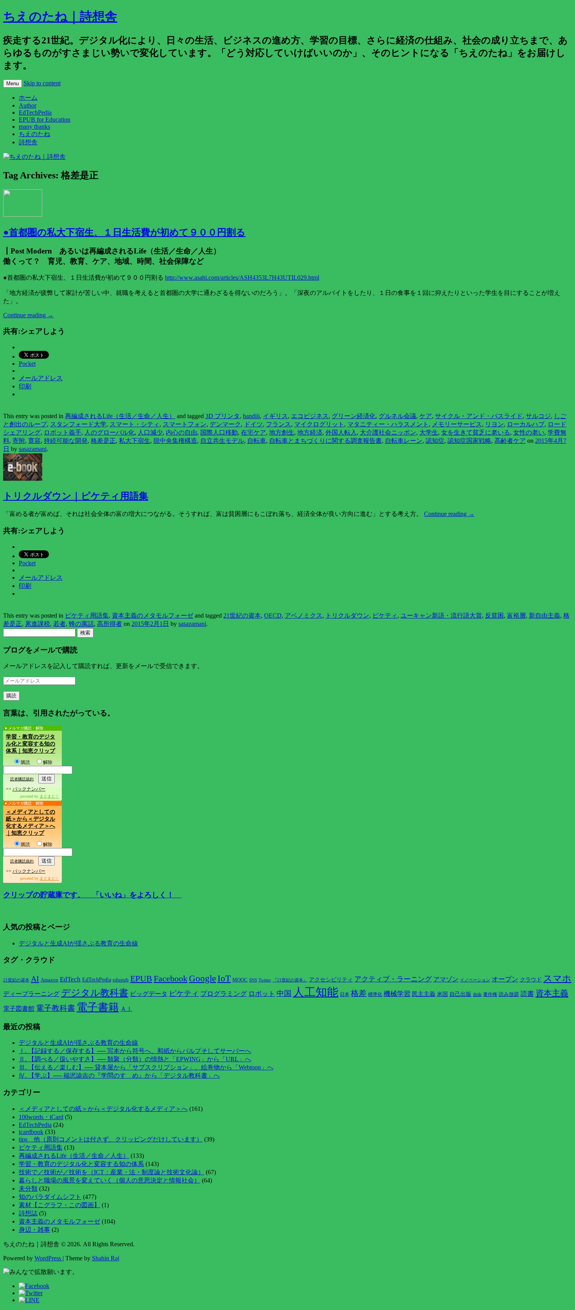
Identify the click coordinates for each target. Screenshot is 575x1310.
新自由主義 (544, 615)
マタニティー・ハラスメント (388, 424)
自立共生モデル (222, 440)
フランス (278, 424)
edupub (121, 980)
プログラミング (223, 993)
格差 (359, 993)
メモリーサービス (457, 424)
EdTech (70, 979)
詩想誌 (28, 1213)
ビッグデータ (148, 993)
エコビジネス (310, 416)
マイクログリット (319, 424)
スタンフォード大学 (78, 424)
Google (202, 978)
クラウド (531, 980)
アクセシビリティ (331, 979)
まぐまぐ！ (49, 796)
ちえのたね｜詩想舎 (60, 16)
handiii (251, 416)
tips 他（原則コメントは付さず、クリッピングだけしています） (111, 1139)
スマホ (557, 978)
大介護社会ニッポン (388, 432)
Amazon (49, 980)
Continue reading (28, 315)
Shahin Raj (105, 1258)
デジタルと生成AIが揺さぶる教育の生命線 (78, 943)
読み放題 (509, 994)
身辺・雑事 (34, 1229)
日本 (344, 994)
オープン (505, 979)
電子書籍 (98, 1007)
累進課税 (37, 623)
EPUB (141, 978)
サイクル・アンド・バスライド (479, 416)
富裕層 (516, 615)
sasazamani (33, 449)
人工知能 (315, 992)
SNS (253, 980)
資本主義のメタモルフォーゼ (152, 615)
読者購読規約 (22, 779)
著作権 (490, 994)
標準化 (375, 994)
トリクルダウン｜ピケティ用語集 (75, 496)
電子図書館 (18, 1008)
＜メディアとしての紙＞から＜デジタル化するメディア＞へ (103, 1108)
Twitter (265, 980)
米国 (442, 994)
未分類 (28, 1188)
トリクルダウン (347, 615)
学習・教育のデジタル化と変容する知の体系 (81, 1164)
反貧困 (494, 615)
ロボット (261, 993)
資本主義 (551, 993)
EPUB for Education (44, 119)
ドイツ (253, 424)
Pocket (27, 363)
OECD (273, 615)
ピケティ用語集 (87, 615)
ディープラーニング (31, 993)
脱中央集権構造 (175, 440)
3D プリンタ (222, 416)
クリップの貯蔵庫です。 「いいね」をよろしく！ (92, 895)
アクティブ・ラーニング (393, 979)
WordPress (48, 1258)
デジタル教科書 (94, 992)
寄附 (19, 440)
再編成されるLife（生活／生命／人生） (120, 416)
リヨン (494, 424)
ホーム (28, 97)
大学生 (428, 432)
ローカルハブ (525, 424)
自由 (477, 994)
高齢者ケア (510, 440)
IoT (224, 978)
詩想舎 (28, 142)
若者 (59, 623)
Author (27, 105)
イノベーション (475, 980)
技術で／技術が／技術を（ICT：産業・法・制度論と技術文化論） (111, 1172)
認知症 (435, 440)
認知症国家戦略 (469, 440)
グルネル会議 (397, 416)
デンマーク (225, 424)
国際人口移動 (219, 432)
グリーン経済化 (354, 416)
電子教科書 (55, 1008)
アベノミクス (303, 615)
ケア (425, 416)
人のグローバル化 (109, 432)
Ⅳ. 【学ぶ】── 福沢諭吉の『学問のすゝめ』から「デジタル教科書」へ (119, 1075)
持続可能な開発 (66, 440)
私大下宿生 (134, 440)
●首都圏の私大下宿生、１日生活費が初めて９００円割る (124, 232)
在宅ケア (253, 432)
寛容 (34, 440)
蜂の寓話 (81, 623)
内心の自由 (181, 432)
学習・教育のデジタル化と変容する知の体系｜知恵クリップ (30, 744)
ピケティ (384, 615)
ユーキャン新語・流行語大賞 (441, 615)
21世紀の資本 (242, 615)
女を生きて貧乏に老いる (475, 432)
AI (35, 978)
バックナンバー (29, 789)
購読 (25, 762)
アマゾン (445, 979)
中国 (284, 993)
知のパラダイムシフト (50, 1196)
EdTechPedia (35, 112)
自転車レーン (403, 440)
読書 (527, 993)
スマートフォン (185, 424)
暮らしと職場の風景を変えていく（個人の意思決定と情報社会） (109, 1180)
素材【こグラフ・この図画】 (59, 1205)
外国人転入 (341, 432)
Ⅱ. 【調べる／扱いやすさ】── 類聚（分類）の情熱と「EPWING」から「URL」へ (135, 1059)
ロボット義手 (62, 432)
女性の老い (528, 432)
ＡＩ (126, 1009)
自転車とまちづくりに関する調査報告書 (325, 440)
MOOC (240, 980)
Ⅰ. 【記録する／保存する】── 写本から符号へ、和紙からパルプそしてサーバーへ (135, 1051)
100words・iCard (41, 1117)
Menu (12, 83)
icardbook (31, 1132)
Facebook (170, 978)
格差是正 (103, 440)
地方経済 (309, 432)
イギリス (275, 416)
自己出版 (460, 994)
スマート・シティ (135, 424)
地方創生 (281, 432)
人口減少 (150, 432)
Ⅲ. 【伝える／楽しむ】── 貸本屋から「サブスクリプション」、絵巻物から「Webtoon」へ (146, 1067)
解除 (47, 762)
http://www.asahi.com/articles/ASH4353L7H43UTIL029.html (242, 277)
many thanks (34, 126)
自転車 (256, 440)
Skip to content (42, 83)
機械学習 (397, 993)
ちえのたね (34, 134)
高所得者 (109, 623)
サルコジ (538, 416)
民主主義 (423, 994)
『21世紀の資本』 (290, 980)
